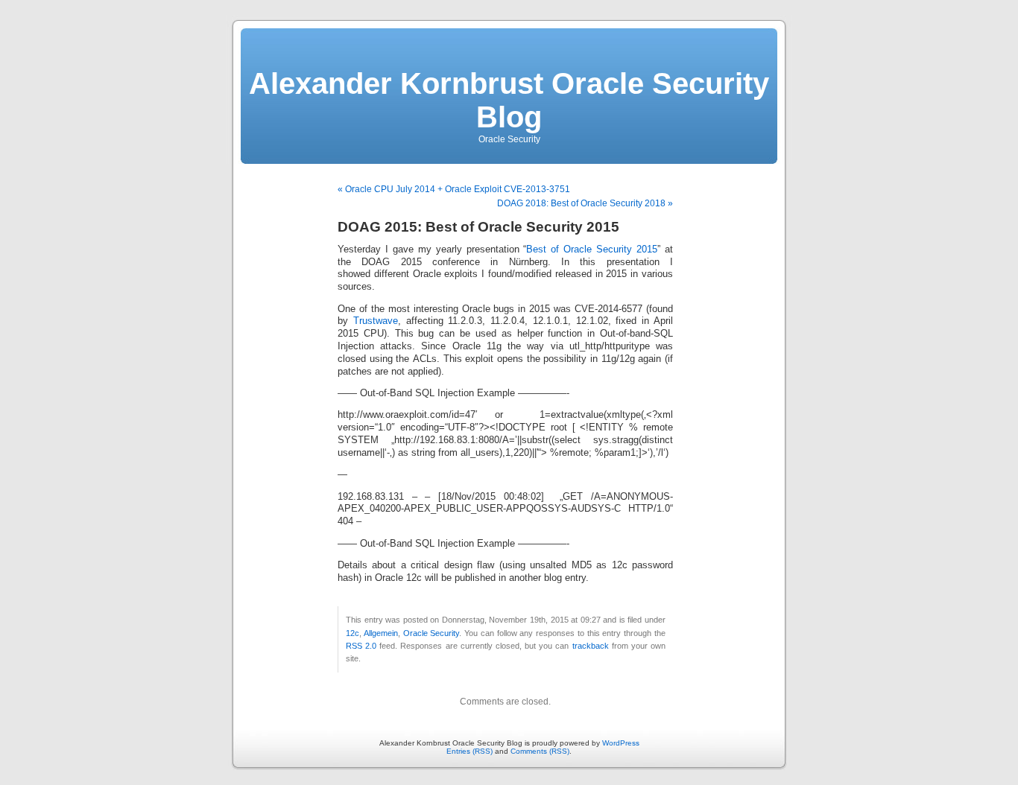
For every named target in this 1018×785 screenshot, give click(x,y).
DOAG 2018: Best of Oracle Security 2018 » (585, 203)
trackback (590, 645)
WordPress (620, 743)
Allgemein (381, 633)
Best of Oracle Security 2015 (591, 249)
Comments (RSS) (539, 751)
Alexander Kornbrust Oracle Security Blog (509, 100)
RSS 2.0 (361, 645)
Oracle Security (431, 633)
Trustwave (375, 321)
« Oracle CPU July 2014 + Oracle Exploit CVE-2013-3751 (454, 189)
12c (352, 633)
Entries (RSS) (469, 751)
